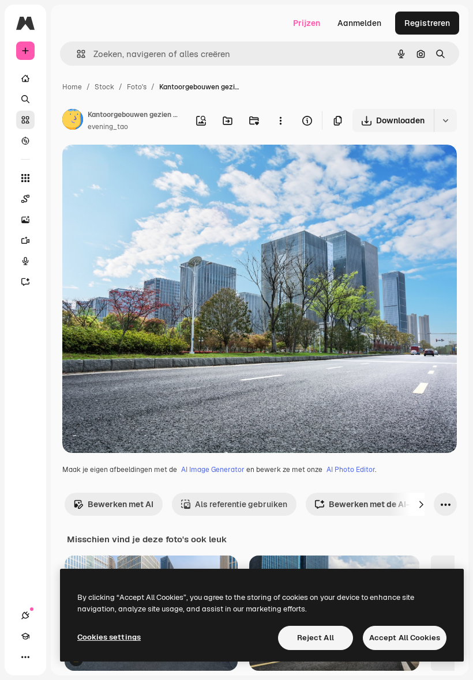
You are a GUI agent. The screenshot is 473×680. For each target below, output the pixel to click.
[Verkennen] (25, 140)
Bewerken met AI (120, 504)
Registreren (427, 23)
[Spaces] (25, 199)
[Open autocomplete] (76, 54)
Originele (138, 166)
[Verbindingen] (25, 615)
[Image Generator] (25, 219)
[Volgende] (421, 504)
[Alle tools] (25, 178)
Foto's (137, 87)
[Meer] (25, 657)
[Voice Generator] (25, 261)
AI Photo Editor (350, 469)
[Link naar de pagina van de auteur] (72, 121)
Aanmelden (359, 23)
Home (72, 87)
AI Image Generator (213, 469)
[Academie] (25, 636)
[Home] (25, 78)
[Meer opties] (280, 120)
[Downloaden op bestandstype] (445, 120)
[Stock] (25, 120)
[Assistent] (25, 282)
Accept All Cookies (404, 638)
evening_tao (108, 126)
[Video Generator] (25, 240)
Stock (104, 87)
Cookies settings (109, 637)
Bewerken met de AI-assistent (387, 504)
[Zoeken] (25, 99)
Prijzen (306, 23)
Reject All (315, 638)
